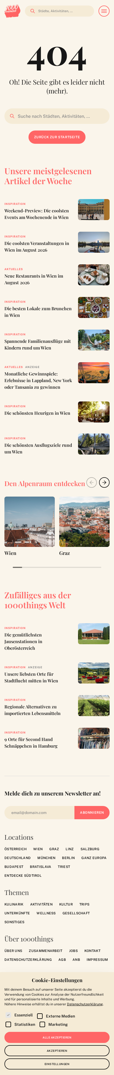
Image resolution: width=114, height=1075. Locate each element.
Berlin (68, 858)
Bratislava (40, 867)
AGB (62, 960)
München (46, 858)
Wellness (46, 913)
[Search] (31, 11)
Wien (38, 849)
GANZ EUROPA (94, 858)
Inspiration (15, 203)
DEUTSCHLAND (17, 858)
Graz (54, 849)
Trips (84, 904)
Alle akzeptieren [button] (57, 1037)
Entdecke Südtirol (23, 876)
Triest (64, 867)
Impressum (97, 960)
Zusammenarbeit (45, 951)
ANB (76, 960)
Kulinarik (14, 904)
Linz (70, 849)
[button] (104, 482)
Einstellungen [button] (57, 1064)
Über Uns (13, 951)
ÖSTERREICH (15, 849)
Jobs (73, 951)
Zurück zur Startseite (57, 137)
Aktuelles (13, 269)
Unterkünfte (17, 913)
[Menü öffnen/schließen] (104, 11)
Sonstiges (14, 922)
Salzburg (90, 849)
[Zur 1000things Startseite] (12, 11)
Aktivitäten (41, 904)
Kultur (66, 904)
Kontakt (92, 951)
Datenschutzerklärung (28, 960)
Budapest (13, 867)
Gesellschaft (76, 913)
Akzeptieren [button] (57, 1050)
